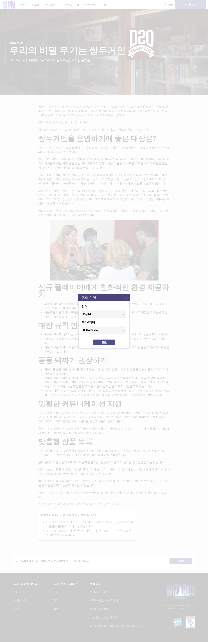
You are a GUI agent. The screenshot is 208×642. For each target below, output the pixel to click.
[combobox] (101, 314)
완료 (104, 342)
